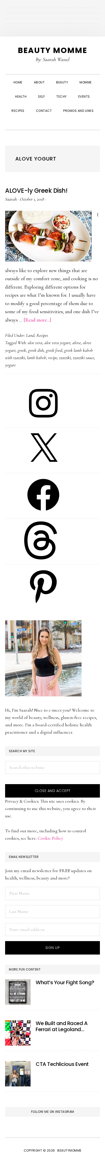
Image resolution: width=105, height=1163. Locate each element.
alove (76, 342)
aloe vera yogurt (57, 342)
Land (30, 335)
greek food (54, 350)
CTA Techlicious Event (62, 1064)
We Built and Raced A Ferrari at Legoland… (61, 1026)
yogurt (10, 365)
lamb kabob (36, 357)
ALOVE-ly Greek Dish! (36, 190)
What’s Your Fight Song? (65, 982)
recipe (52, 357)
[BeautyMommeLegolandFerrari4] (18, 1033)
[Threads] (43, 558)
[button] (52, 123)
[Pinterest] (43, 603)
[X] (43, 466)
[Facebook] (43, 512)
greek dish (36, 350)
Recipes (42, 335)
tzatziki (65, 357)
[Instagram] (43, 421)
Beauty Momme (52, 50)
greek (22, 350)
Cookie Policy (50, 838)
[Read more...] (37, 320)
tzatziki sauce (83, 357)
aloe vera (35, 342)
